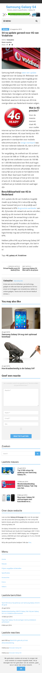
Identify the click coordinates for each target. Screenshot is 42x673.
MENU (8, 21)
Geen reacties (7, 42)
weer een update (29, 72)
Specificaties (6, 573)
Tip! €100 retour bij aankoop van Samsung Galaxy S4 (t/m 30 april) (21, 604)
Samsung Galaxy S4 (21, 7)
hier (30, 542)
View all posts (18, 281)
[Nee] (39, 664)
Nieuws (5, 29)
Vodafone (22, 255)
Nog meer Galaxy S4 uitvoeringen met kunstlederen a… (25, 499)
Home (4, 559)
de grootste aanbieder (27, 208)
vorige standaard (28, 142)
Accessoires (5, 577)
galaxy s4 (13, 255)
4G (7, 255)
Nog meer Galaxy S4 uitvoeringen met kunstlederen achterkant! (19, 621)
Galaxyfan (10, 40)
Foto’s (4, 582)
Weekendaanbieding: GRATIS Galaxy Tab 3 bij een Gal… (27, 486)
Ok (21, 669)
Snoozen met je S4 (15, 648)
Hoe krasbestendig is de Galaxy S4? (18, 368)
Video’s (4, 587)
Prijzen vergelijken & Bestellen (11, 568)
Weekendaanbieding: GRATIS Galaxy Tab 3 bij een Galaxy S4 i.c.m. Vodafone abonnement (20, 612)
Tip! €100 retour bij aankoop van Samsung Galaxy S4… (26, 472)
